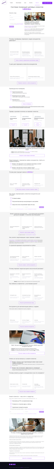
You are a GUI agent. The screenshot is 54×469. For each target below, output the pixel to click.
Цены (25, 2)
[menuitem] (11, 2)
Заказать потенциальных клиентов (38, 124)
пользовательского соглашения (18, 24)
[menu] (24, 2)
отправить (11, 26)
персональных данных (20, 23)
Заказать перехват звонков (13, 124)
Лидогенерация (18, 2)
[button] (37, 2)
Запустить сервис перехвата (25, 124)
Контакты (30, 2)
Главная (11, 2)
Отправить (41, 411)
